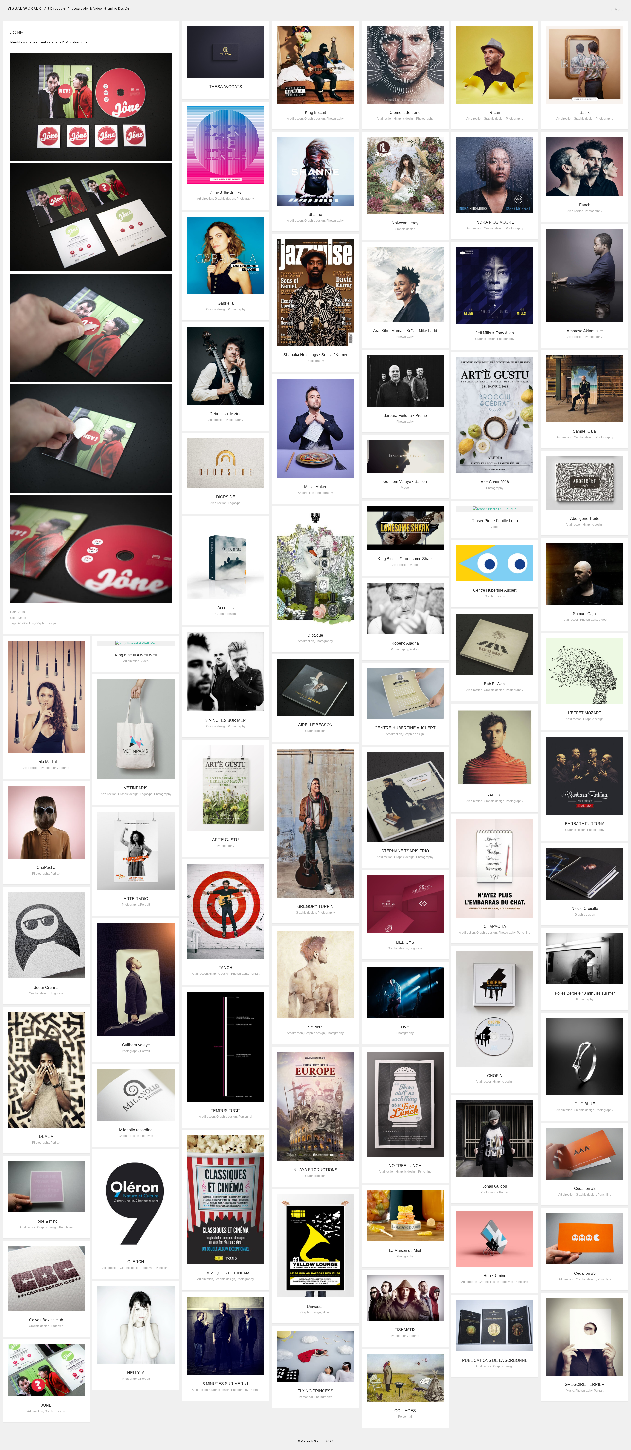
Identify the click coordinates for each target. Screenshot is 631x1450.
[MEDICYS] (405, 904)
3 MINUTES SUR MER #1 (226, 1384)
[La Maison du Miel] (405, 1215)
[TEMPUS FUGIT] (225, 1047)
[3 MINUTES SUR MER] (225, 671)
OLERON (135, 1262)
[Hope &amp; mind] (46, 1186)
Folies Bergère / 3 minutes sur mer (585, 993)
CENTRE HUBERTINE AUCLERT (405, 728)
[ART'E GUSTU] (225, 788)
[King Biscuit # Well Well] (136, 643)
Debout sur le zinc (225, 414)
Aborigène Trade (584, 518)
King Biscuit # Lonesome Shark (405, 559)
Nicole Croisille (584, 908)
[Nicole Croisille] (585, 874)
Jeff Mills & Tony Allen (495, 333)
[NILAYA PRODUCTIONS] (315, 1106)
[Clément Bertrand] (405, 65)
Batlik (585, 112)
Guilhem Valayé (136, 1045)
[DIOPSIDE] (225, 463)
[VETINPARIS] (136, 729)
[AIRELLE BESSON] (315, 687)
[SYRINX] (315, 974)
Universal (315, 1306)
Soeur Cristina (46, 987)
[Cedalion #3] (585, 1238)
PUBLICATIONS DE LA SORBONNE (494, 1360)
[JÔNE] (46, 1370)
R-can (495, 112)
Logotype (234, 503)
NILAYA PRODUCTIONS (315, 1170)
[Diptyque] (315, 568)
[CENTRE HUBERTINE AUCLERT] (405, 693)
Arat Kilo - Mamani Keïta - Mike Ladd (405, 331)
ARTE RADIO (136, 899)
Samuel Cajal (585, 431)
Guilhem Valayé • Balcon (405, 481)
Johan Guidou (494, 1186)
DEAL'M (46, 1136)
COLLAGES (405, 1411)
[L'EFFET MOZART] (585, 671)
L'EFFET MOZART (584, 713)
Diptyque (315, 635)
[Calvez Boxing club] (46, 1278)
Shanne (315, 214)
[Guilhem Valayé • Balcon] (405, 456)
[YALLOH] (495, 747)
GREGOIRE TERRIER (585, 1384)
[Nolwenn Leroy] (405, 175)
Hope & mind (46, 1221)
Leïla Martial (46, 762)
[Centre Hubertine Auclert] (495, 563)
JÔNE (46, 1405)
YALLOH (495, 795)
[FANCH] (225, 911)
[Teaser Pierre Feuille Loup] (495, 509)
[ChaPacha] (46, 822)
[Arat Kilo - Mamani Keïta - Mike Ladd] (405, 284)
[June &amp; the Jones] (225, 145)
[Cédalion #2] (585, 1154)
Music (326, 1312)
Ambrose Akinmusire (585, 331)
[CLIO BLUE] (585, 1056)
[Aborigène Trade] (585, 483)
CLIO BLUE (584, 1104)
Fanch (584, 205)
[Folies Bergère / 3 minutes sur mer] (585, 958)
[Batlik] (585, 65)
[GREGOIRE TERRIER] (585, 1337)
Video (405, 487)
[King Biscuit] (315, 65)
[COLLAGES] (405, 1378)
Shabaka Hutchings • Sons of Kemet (315, 355)
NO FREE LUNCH (405, 1166)
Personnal (245, 1116)
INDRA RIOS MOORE (494, 222)
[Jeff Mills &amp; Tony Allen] (495, 285)
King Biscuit (315, 112)
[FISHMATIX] (405, 1298)
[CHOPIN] (495, 1009)
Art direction (26, 623)
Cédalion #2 (585, 1188)
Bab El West (495, 684)
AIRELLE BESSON (315, 725)
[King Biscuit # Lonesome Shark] (405, 528)
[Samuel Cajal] (585, 388)
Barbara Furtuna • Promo (405, 415)
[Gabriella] (225, 255)
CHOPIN (495, 1076)
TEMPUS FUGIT (225, 1111)
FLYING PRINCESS (315, 1391)
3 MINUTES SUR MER (225, 720)
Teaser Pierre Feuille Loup (495, 521)
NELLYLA (136, 1373)
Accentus (225, 608)
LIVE (405, 1027)
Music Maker (315, 487)
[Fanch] (585, 166)
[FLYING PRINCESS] (315, 1356)
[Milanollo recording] (136, 1095)
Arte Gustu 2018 (495, 482)
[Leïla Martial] (46, 697)
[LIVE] (405, 992)
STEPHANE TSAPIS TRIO (405, 851)
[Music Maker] (315, 428)
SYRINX (315, 1027)
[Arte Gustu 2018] (495, 415)
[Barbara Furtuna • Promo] (405, 381)
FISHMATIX (405, 1330)
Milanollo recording (136, 1130)
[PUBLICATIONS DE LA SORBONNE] (495, 1325)
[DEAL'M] (46, 1070)
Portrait (414, 649)
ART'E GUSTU (225, 840)
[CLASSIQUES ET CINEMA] (225, 1199)
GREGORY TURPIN (315, 906)
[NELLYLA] (136, 1325)
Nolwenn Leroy (405, 223)
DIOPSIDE (225, 497)
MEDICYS (405, 942)
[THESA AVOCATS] (225, 52)
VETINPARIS (136, 788)
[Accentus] (225, 560)
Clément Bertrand (405, 112)
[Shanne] (315, 171)
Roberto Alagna (405, 643)
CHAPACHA (495, 926)
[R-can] (495, 65)
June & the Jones (225, 193)
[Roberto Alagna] (405, 608)
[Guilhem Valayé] (136, 979)
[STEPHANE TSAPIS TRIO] (405, 797)
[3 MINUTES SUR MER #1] (225, 1336)
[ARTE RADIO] (136, 851)
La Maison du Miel (405, 1250)
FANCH (225, 968)
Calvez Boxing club (46, 1320)
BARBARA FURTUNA (585, 824)
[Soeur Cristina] (46, 935)
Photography (335, 118)
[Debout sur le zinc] (225, 366)
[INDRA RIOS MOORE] (495, 175)
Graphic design (45, 623)
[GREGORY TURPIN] (315, 823)
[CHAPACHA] (495, 868)
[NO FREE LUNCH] (405, 1104)
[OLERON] (136, 1203)
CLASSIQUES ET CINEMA (225, 1273)
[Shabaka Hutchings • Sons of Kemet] (315, 292)
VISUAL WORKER (24, 8)
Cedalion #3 (585, 1273)
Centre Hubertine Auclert (494, 590)
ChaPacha (46, 868)
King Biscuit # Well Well (136, 655)
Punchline (523, 932)
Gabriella (226, 303)
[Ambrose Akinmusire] (585, 275)
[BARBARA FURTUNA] (585, 776)
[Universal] (315, 1245)
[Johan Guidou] (495, 1138)
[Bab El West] (495, 644)
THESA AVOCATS (225, 87)
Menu (617, 9)
